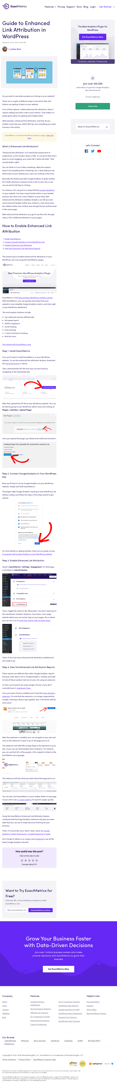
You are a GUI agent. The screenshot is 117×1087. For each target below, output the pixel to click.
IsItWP (80, 1040)
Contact (5, 1009)
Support (70, 6)
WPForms (25, 1040)
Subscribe (92, 106)
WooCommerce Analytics (40, 1009)
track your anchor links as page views (34, 620)
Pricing (61, 6)
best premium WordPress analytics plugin (35, 297)
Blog (85, 6)
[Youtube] (99, 152)
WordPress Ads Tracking (68, 1005)
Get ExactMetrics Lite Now (40, 910)
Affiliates (6, 1013)
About (4, 1002)
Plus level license (12, 363)
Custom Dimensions (38, 1024)
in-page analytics (24, 799)
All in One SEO (40, 1040)
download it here (24, 688)
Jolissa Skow (16, 49)
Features (49, 6)
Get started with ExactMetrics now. (16, 344)
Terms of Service (9, 1059)
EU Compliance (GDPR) (40, 1016)
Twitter (28, 839)
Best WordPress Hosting (96, 1013)
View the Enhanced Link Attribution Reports (22, 248)
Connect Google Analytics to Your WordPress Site (25, 242)
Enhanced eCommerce (39, 1020)
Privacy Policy (24, 1059)
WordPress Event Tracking (69, 1021)
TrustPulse (68, 1040)
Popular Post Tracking (67, 1017)
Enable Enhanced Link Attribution (18, 245)
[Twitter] (93, 152)
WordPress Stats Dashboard (70, 1013)
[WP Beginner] (101, 1063)
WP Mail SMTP (94, 1040)
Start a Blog (91, 1009)
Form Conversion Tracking (69, 1002)
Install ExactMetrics (13, 239)
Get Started (105, 6)
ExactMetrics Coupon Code (44, 1059)
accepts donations (47, 190)
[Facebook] (86, 152)
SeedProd (55, 1040)
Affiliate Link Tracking (39, 1012)
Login (93, 6)
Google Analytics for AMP (69, 1009)
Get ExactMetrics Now (58, 968)
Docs (79, 6)
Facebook (39, 839)
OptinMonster (10, 1040)
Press (4, 1005)
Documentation (93, 1002)
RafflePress (9, 1044)
